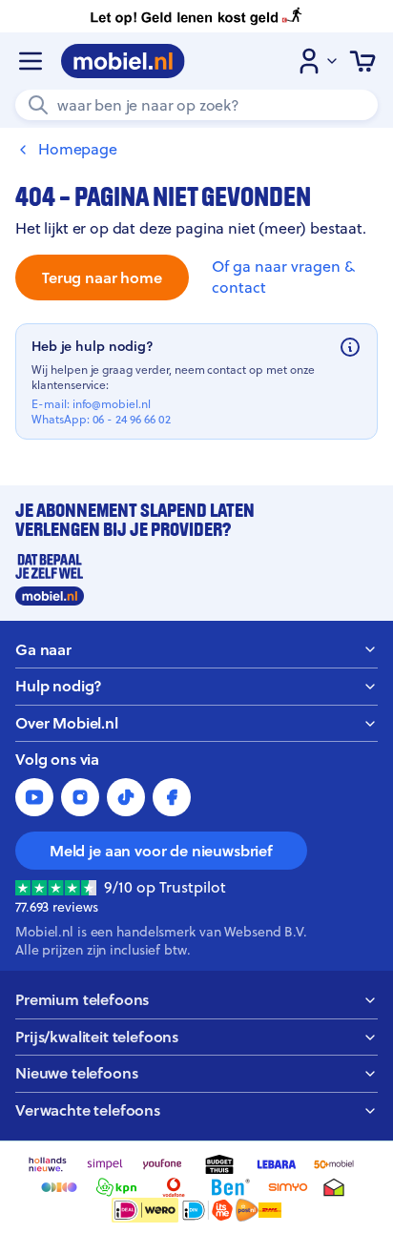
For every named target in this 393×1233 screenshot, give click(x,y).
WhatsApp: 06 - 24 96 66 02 (101, 419)
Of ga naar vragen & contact (283, 277)
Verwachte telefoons (87, 1110)
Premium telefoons (82, 1000)
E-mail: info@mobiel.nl (91, 404)
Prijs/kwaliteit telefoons (96, 1037)
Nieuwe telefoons (76, 1073)
